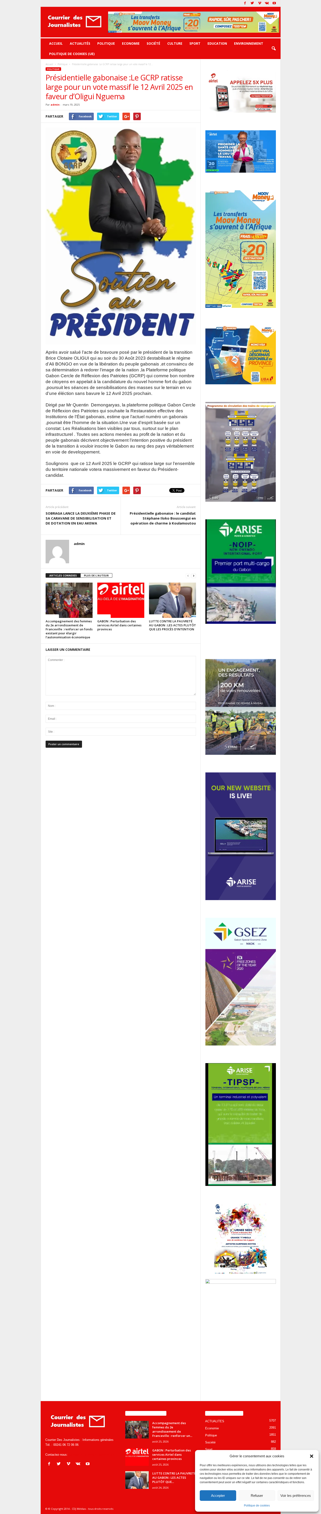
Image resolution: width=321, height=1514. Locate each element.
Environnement (248, 43)
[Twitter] (252, 3)
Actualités (80, 43)
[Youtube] (274, 3)
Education (217, 43)
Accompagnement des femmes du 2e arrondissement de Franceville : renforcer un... (172, 1429)
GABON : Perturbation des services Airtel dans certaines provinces (119, 625)
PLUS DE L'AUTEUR (96, 575)
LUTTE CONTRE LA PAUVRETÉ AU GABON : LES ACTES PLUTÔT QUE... (174, 1477)
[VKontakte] (267, 3)
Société (153, 43)
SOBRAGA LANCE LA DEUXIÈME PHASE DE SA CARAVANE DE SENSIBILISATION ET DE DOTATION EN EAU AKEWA (81, 518)
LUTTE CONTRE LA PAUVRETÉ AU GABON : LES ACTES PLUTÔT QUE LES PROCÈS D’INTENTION (172, 625)
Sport (194, 43)
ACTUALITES (214, 1421)
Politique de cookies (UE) (72, 54)
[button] (311, 1456)
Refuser (257, 1496)
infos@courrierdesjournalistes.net (91, 1454)
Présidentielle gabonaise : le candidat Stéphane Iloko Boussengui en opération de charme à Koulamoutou (163, 518)
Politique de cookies (257, 1505)
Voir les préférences (295, 1496)
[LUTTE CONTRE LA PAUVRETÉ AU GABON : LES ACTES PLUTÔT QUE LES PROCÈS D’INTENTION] (172, 600)
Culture (174, 43)
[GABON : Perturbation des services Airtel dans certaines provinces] (120, 600)
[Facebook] (245, 3)
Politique (106, 43)
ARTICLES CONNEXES (63, 575)
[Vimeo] (259, 3)
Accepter (218, 1496)
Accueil (56, 43)
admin (55, 104)
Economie (131, 43)
